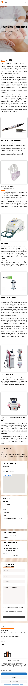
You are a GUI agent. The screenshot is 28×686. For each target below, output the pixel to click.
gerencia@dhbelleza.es (8, 518)
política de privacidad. (17, 611)
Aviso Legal (22, 684)
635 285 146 (6, 504)
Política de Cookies (7, 684)
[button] (26, 660)
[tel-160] (14, 581)
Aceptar (14, 674)
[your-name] (14, 570)
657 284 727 (6, 506)
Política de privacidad (15, 684)
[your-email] (14, 576)
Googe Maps (6, 466)
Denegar (14, 677)
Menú (25, 2)
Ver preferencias (14, 681)
